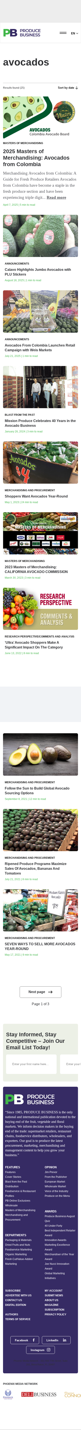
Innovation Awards (55, 1240)
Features (10, 1172)
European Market (55, 1181)
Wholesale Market (55, 1186)
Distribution (12, 1186)
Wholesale (11, 1205)
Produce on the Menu (57, 1195)
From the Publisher (56, 1176)
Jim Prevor (51, 1172)
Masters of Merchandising (20, 1210)
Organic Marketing (16, 1254)
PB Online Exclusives (17, 1200)
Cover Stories (13, 1176)
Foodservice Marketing (18, 1249)
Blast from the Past (16, 1181)
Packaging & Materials (18, 1240)
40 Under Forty (53, 1225)
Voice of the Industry (56, 1191)
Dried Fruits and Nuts (17, 1244)
